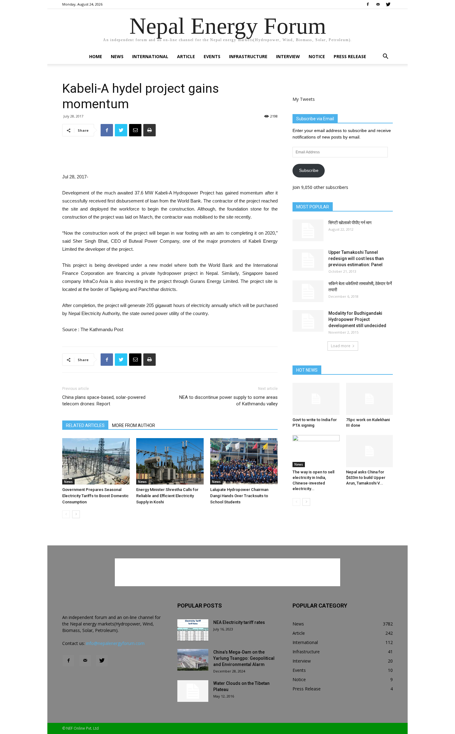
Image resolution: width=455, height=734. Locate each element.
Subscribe (308, 170)
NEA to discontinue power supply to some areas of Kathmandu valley (228, 401)
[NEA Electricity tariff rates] (192, 630)
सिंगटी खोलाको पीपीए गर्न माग (349, 222)
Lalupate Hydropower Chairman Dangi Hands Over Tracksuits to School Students (239, 495)
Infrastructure (248, 56)
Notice (317, 56)
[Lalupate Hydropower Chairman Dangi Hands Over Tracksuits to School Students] (244, 461)
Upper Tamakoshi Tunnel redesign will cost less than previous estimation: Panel (356, 258)
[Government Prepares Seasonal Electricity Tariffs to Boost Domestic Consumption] (96, 461)
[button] (385, 57)
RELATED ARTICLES (85, 425)
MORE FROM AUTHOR (133, 425)
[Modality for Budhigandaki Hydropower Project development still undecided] (307, 321)
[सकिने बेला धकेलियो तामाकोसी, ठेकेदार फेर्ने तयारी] (307, 291)
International (150, 56)
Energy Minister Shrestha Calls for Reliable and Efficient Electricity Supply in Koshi (167, 495)
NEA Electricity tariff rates (239, 622)
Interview (288, 56)
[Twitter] (388, 4)
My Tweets (303, 99)
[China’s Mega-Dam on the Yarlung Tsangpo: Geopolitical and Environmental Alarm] (192, 660)
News (117, 56)
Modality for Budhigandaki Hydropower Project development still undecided (357, 319)
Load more (340, 345)
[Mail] (378, 4)
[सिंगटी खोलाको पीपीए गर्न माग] (307, 230)
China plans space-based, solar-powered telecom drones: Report (103, 401)
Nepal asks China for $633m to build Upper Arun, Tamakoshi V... (365, 477)
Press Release (350, 56)
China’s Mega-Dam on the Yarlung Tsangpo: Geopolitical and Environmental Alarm (244, 658)
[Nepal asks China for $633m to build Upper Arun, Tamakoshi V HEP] (369, 451)
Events (212, 56)
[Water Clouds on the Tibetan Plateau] (192, 691)
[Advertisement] (170, 157)
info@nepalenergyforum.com (115, 643)
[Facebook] (367, 4)
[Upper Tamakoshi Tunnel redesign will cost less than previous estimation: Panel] (307, 260)
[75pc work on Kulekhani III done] (369, 399)
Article (186, 56)
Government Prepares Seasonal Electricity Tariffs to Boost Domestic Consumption (95, 495)
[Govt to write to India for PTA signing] (316, 399)
